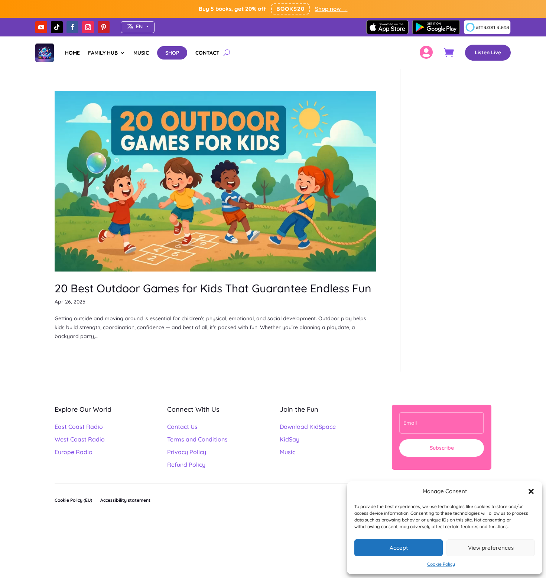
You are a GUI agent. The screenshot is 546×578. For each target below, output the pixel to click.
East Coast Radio (79, 426)
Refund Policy (186, 464)
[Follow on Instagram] (88, 27)
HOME (72, 52)
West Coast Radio (80, 439)
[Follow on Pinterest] (104, 27)
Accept (399, 547)
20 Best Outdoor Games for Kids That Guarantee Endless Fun (213, 288)
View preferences (491, 547)
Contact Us (182, 426)
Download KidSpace (308, 426)
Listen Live (488, 52)
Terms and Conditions (197, 439)
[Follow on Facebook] (72, 27)
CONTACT (207, 52)
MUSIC (141, 52)
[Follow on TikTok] (57, 27)
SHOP (172, 52)
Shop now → (331, 8)
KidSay (289, 439)
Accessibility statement (125, 500)
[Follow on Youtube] (41, 27)
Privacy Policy (186, 452)
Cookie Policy (441, 564)
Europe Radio (73, 452)
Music (287, 452)
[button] (531, 491)
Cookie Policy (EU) (73, 500)
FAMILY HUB (103, 52)
